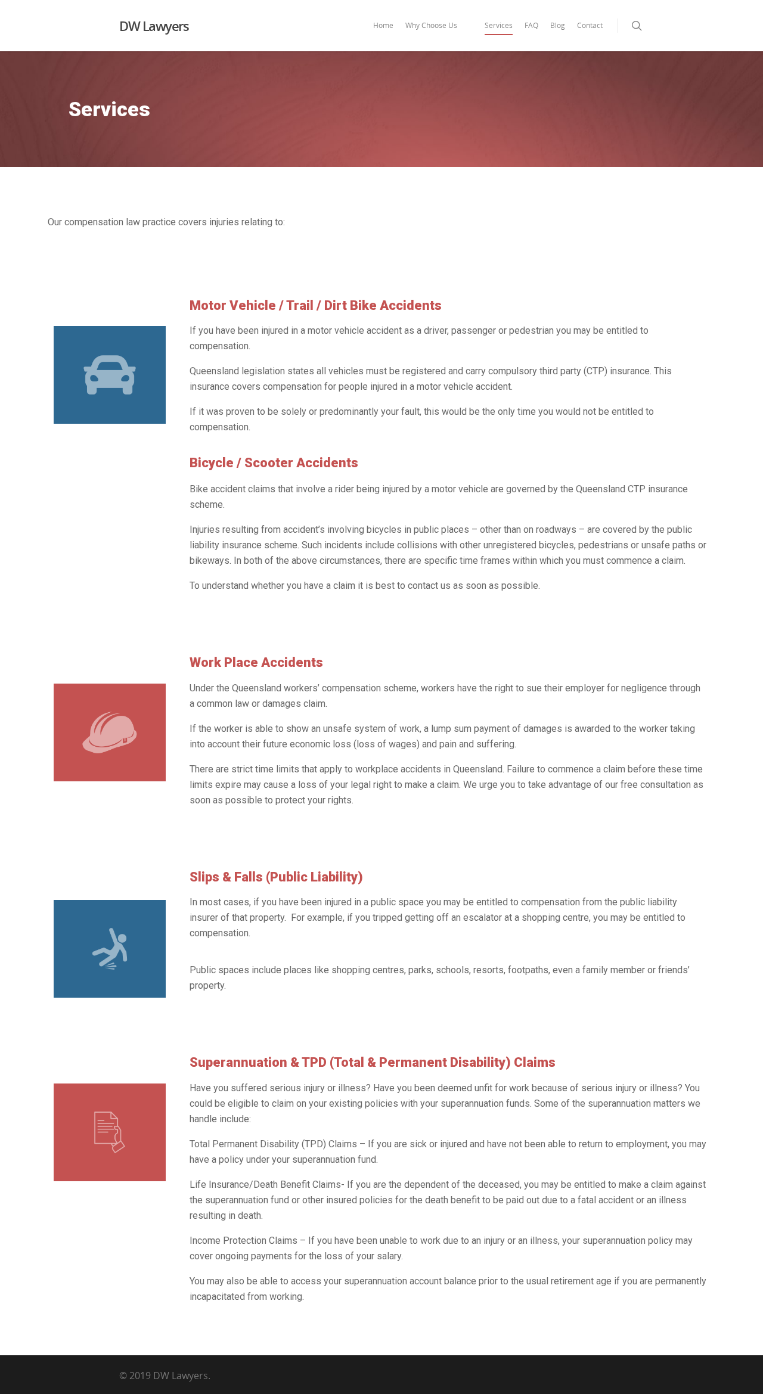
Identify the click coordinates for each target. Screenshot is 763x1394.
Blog (557, 25)
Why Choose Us (431, 25)
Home (383, 25)
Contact (590, 25)
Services (499, 25)
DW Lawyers (153, 25)
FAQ (531, 25)
